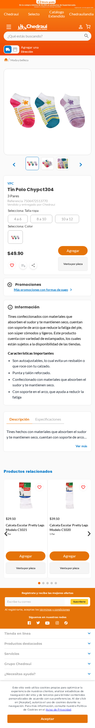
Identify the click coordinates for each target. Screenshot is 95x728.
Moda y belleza (19, 60)
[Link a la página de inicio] (6, 60)
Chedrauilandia (81, 14)
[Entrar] (81, 27)
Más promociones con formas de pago (41, 290)
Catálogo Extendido (56, 14)
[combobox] (47, 36)
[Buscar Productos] (86, 36)
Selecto (34, 14)
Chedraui (11, 14)
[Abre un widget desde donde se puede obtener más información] (76, 719)
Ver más (81, 446)
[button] (9, 27)
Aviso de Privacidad (58, 709)
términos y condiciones (55, 609)
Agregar (25, 554)
